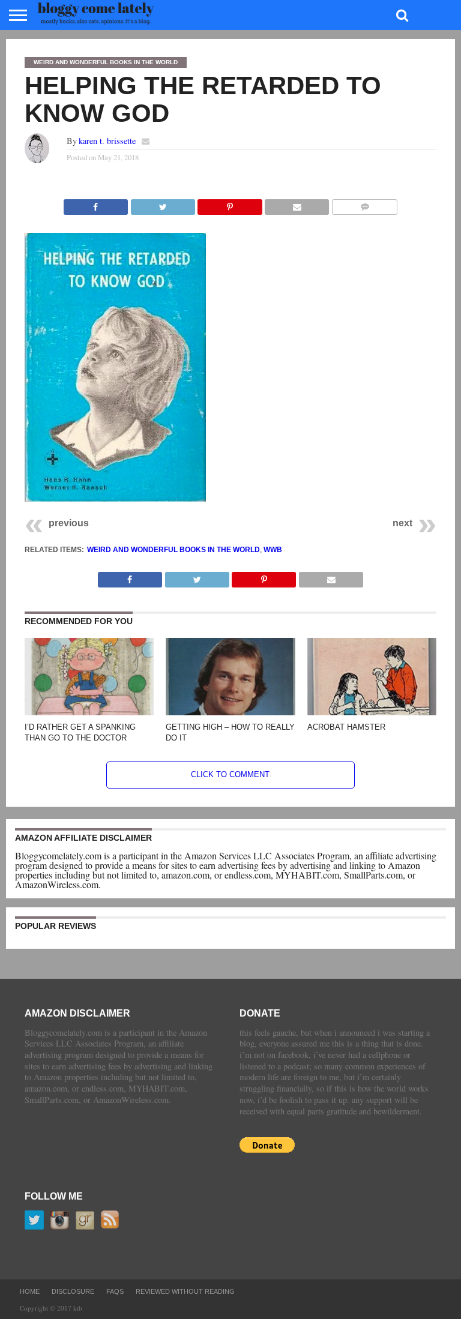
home (30, 1291)
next (402, 523)
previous (69, 523)
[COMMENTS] (364, 204)
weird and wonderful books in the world (173, 549)
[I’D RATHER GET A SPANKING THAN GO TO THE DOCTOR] (89, 711)
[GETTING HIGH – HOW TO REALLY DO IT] (230, 711)
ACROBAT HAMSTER (346, 727)
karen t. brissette (107, 140)
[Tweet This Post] (162, 204)
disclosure (73, 1291)
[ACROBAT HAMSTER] (371, 711)
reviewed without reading (185, 1291)
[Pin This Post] (229, 204)
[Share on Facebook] (96, 204)
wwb (273, 549)
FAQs (115, 1291)
